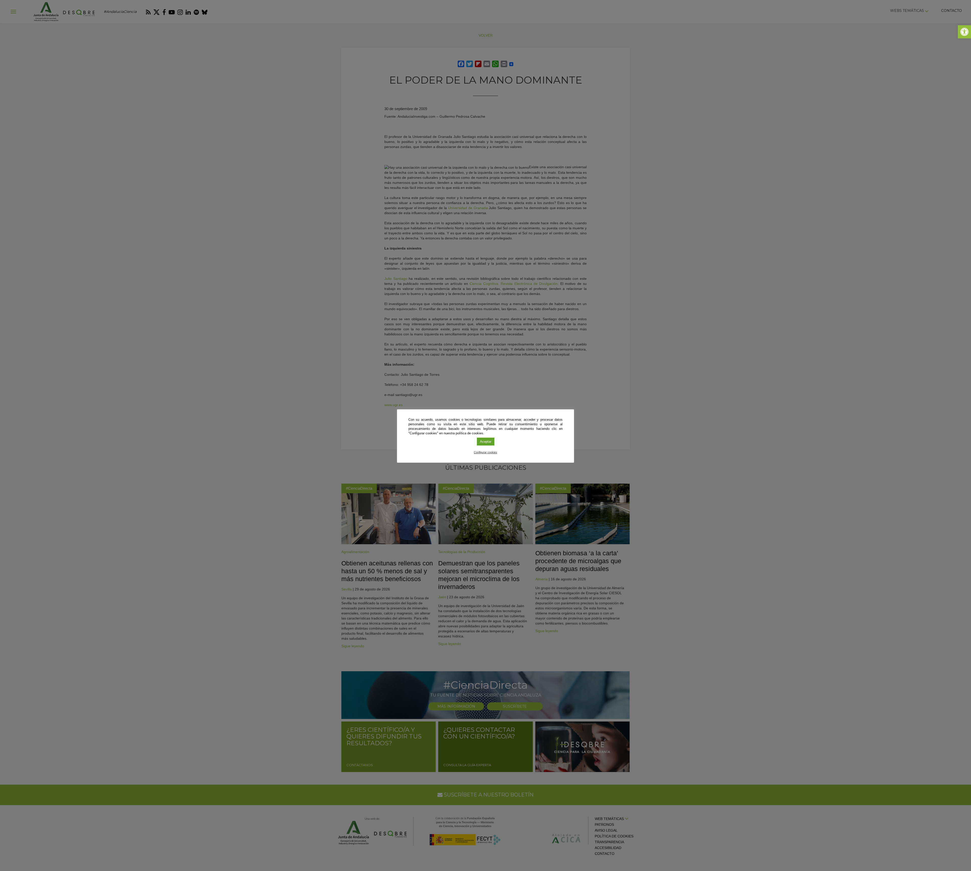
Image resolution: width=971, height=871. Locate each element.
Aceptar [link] (485, 441)
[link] (964, 31)
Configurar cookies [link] (485, 452)
